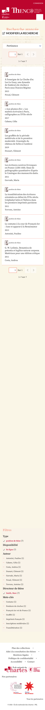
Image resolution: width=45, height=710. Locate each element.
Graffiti (9, 615)
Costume (9, 602)
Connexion (38, 3)
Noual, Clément (12, 580)
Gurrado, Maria (12, 576)
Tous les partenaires (35, 699)
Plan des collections (21, 648)
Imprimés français (14, 619)
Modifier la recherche (22, 33)
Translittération (12, 628)
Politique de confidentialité (20, 658)
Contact (30, 661)
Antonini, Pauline (13, 558)
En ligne (9, 549)
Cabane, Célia (11, 562)
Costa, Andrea (12, 567)
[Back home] (26, 10)
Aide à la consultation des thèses (21, 651)
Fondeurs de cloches (14, 606)
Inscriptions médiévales (16, 623)
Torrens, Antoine (13, 584)
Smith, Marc (11, 593)
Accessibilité (16, 661)
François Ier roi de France (17, 610)
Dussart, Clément (13, 571)
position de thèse (13, 541)
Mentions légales (21, 655)
